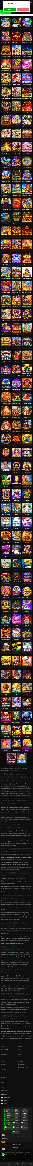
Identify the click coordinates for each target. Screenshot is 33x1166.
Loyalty (19, 1051)
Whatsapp (6, 1103)
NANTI (23, 9)
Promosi (19, 1049)
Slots (2, 1067)
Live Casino (3, 1069)
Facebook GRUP (7, 1097)
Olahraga (3, 1077)
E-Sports (2, 1087)
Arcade (2, 1082)
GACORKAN (10, 9)
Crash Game (3, 1080)
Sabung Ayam (4, 1090)
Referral (19, 1054)
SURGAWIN (3, 783)
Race (2, 1072)
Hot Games (3, 1064)
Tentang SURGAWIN (5, 1049)
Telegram (5, 1100)
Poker (2, 1085)
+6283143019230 (24, 1067)
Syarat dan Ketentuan (5, 1057)
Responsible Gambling (5, 1051)
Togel (2, 1074)
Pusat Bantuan (4, 1054)
